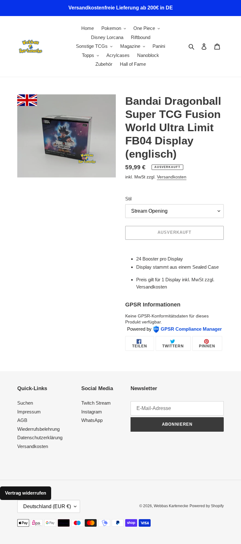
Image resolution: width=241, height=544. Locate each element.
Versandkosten (171, 176)
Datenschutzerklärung (39, 437)
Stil (128, 198)
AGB (22, 420)
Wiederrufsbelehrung (38, 429)
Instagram (91, 411)
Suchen (25, 403)
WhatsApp (92, 420)
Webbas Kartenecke (171, 506)
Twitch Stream (96, 403)
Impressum (29, 411)
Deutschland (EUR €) (47, 506)
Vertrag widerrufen (25, 493)
